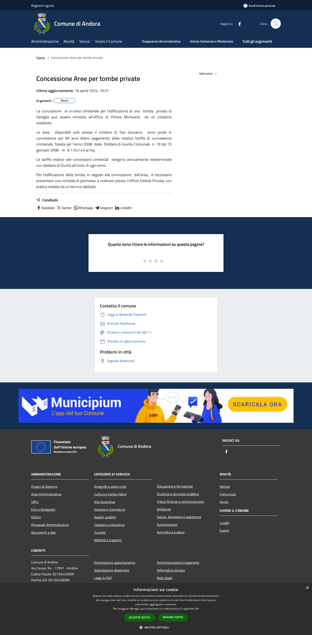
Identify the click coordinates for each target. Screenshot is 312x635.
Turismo (99, 532)
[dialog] (156, 609)
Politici (36, 517)
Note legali (164, 577)
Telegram (106, 207)
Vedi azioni (206, 73)
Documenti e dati (43, 532)
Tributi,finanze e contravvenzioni (180, 501)
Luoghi (224, 522)
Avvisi (224, 501)
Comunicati (228, 494)
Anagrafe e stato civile (110, 486)
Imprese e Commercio (109, 509)
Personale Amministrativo (50, 524)
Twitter (66, 207)
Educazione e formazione (175, 486)
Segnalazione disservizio (111, 570)
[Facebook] (238, 23)
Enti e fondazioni (43, 509)
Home (40, 57)
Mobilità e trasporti (108, 540)
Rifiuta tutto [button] (173, 617)
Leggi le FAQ (103, 577)
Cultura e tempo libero (110, 494)
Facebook (48, 207)
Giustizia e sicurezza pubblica (178, 493)
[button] (156, 627)
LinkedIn (126, 207)
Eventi (224, 530)
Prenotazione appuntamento (114, 562)
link (197, 608)
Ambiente (164, 509)
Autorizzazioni (167, 524)
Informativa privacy (171, 570)
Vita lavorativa (104, 501)
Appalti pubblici (105, 517)
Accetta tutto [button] (139, 617)
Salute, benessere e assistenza (179, 516)
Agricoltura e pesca (170, 532)
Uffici (35, 501)
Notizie (225, 486)
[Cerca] (276, 23)
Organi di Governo (44, 486)
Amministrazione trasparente (178, 562)
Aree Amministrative (46, 494)
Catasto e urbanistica (109, 524)
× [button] (307, 588)
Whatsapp (86, 207)
